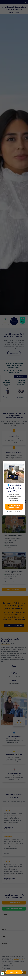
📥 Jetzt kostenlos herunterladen (14, 507)
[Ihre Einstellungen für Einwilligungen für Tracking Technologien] (2, 973)
